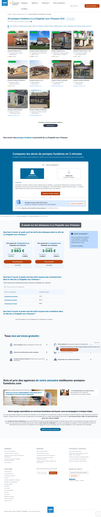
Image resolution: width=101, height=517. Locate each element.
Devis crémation (49, 261)
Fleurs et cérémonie (59, 3)
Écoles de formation (9, 498)
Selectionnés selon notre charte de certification (20, 21)
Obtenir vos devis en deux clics (50, 429)
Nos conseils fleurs (8, 490)
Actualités (24, 9)
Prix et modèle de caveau (43, 453)
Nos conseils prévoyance (75, 451)
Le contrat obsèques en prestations (77, 459)
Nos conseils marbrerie (42, 451)
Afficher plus (50, 125)
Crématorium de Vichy (10, 300)
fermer (97, 342)
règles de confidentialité (22, 216)
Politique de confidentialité (10, 482)
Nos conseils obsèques (9, 451)
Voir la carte (71, 19)
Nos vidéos (7, 488)
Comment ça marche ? (9, 475)
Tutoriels (6, 492)
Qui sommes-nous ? (9, 473)
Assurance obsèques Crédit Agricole (78, 461)
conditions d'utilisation (34, 216)
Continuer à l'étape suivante (50, 193)
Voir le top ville (7, 471)
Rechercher (53, 473)
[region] (34, 297)
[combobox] (76, 6)
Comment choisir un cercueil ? (11, 453)
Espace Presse (7, 500)
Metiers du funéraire (9, 496)
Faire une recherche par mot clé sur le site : (47, 469)
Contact (6, 477)
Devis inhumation (18, 261)
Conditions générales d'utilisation (12, 480)
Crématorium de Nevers (11, 296)
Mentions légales (8, 484)
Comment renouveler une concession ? (46, 455)
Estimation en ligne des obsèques (79, 472)
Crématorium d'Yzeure (10, 303)
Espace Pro (7, 494)
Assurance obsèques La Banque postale (78, 456)
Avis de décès (7, 462)
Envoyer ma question (77, 246)
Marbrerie (34, 3)
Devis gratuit (74, 475)
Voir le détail (23, 265)
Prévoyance (45, 3)
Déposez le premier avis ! (36, 86)
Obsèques (24, 3)
